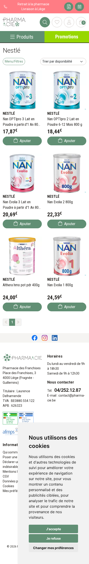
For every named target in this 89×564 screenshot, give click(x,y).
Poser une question (17, 457)
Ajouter (25, 141)
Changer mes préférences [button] (53, 548)
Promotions (66, 37)
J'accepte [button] (53, 529)
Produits (24, 36)
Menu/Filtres (14, 61)
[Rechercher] (45, 22)
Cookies (8, 486)
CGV (6, 476)
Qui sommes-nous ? (17, 452)
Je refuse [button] (53, 538)
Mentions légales (15, 471)
